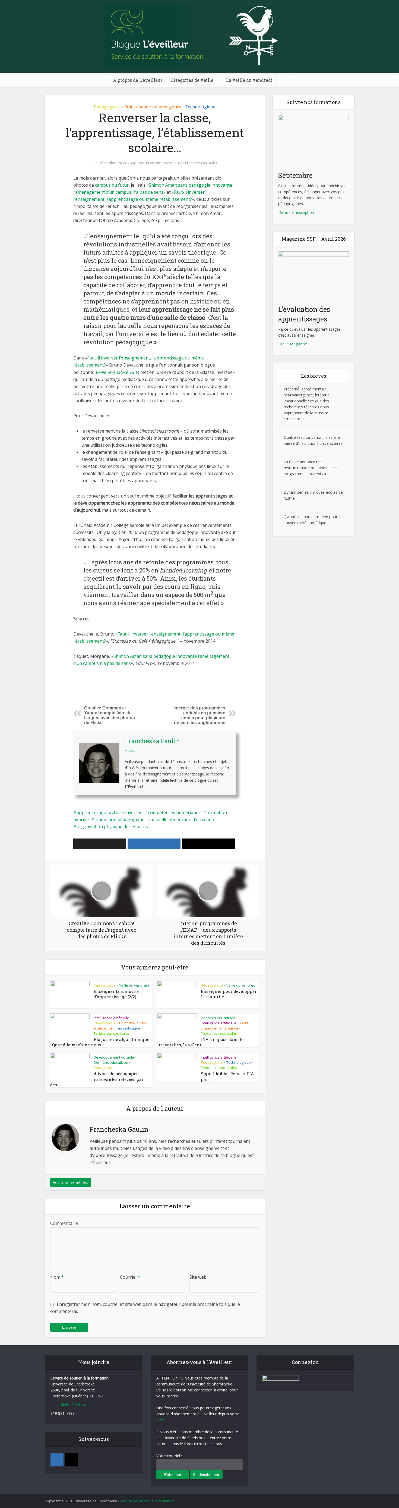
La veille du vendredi (249, 80)
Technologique (200, 107)
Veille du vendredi (134, 985)
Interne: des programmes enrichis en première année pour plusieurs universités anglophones (199, 715)
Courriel (130, 1277)
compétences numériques (174, 812)
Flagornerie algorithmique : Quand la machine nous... (99, 1042)
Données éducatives (218, 1017)
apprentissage (91, 812)
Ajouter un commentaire (152, 163)
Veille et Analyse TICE (116, 372)
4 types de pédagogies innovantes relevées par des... (97, 1079)
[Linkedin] (57, 1459)
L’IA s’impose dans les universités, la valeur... (201, 1042)
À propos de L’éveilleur (137, 80)
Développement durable (114, 1057)
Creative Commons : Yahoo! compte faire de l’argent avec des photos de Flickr (109, 715)
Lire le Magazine (292, 343)
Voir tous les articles (70, 1182)
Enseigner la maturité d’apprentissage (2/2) (116, 993)
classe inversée (127, 812)
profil (160, 1419)
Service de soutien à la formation (147, 1500)
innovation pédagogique (119, 819)
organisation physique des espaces (112, 827)
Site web (198, 1277)
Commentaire (64, 1223)
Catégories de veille (191, 80)
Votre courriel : (169, 1455)
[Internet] (71, 1459)
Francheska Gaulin (201, 163)
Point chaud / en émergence (152, 107)
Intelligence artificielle (111, 1017)
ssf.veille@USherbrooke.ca (73, 1404)
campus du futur (112, 185)
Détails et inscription (296, 212)
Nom (57, 1277)
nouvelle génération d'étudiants (182, 819)
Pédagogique (107, 107)
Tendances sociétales (112, 1033)
